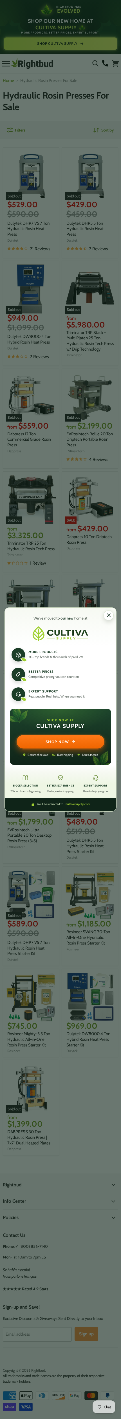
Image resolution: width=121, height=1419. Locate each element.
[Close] (109, 615)
